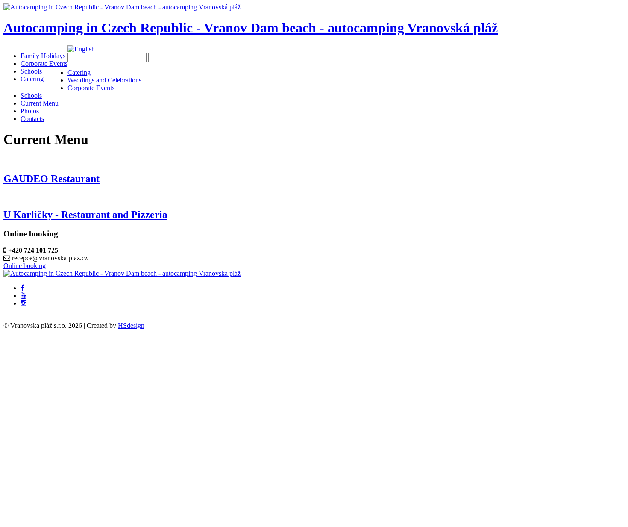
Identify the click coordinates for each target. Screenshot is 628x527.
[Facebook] (22, 288)
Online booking (24, 265)
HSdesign (131, 325)
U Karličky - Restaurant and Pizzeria (85, 214)
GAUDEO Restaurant (51, 178)
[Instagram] (23, 303)
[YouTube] (23, 295)
